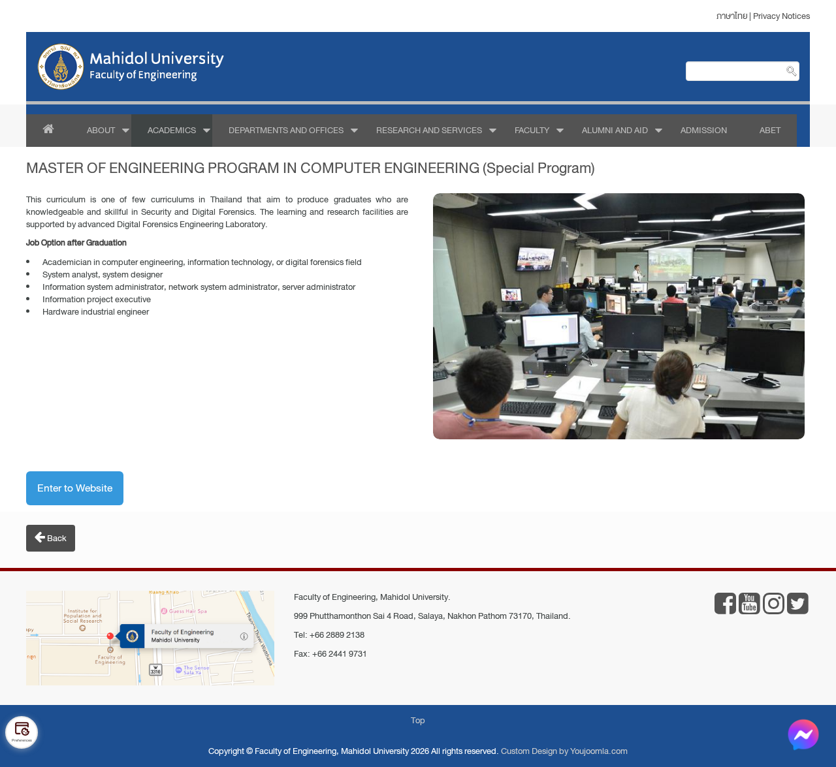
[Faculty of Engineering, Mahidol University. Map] (150, 639)
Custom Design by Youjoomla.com (564, 751)
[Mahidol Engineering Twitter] (798, 609)
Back (56, 538)
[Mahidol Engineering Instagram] (773, 609)
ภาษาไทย (732, 16)
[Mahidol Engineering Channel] (749, 609)
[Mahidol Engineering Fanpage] (725, 609)
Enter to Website (74, 488)
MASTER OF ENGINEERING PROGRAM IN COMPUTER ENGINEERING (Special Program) (310, 168)
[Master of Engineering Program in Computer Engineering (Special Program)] (619, 316)
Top (418, 720)
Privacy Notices (781, 16)
